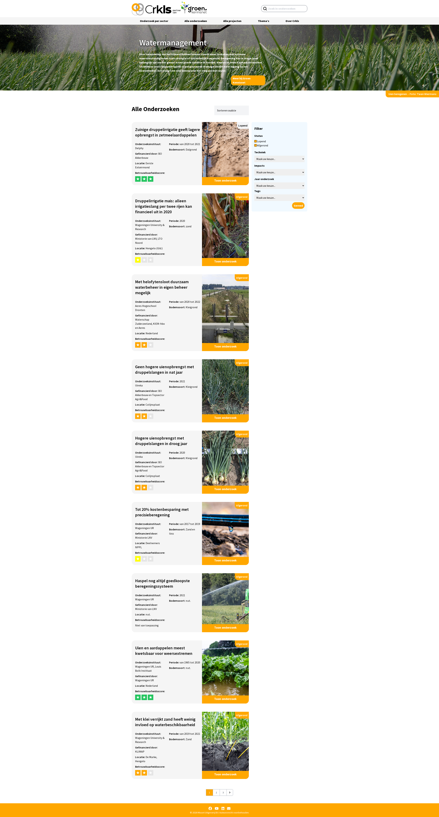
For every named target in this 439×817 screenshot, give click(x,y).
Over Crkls (292, 21)
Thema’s (263, 21)
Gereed (298, 205)
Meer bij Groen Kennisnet (242, 80)
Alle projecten (232, 21)
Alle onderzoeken (196, 21)
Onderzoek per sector (154, 21)
